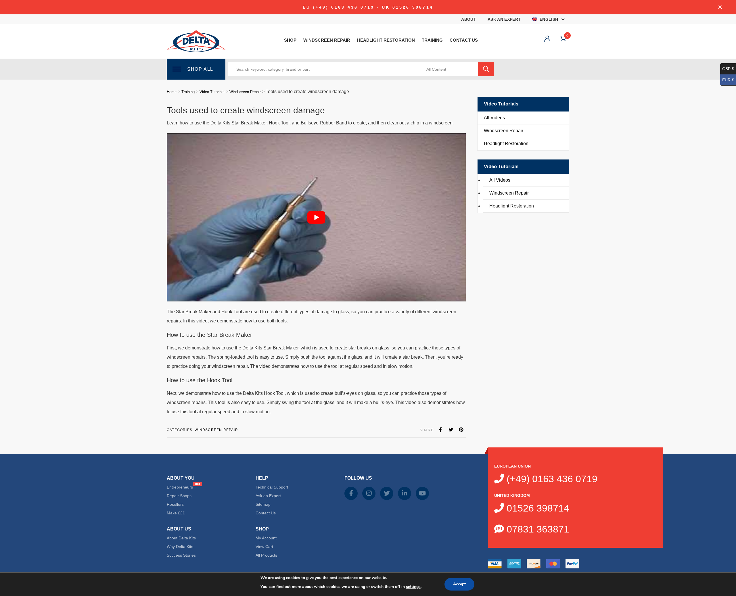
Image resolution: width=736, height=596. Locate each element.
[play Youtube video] (316, 217)
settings (413, 586)
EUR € (728, 80)
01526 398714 (536, 508)
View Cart (264, 546)
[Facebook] (440, 429)
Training (432, 40)
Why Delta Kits (180, 546)
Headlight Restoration (386, 40)
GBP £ (728, 68)
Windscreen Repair (326, 40)
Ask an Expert (504, 19)
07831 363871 (536, 529)
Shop (290, 40)
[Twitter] (450, 429)
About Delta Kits (181, 538)
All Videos (494, 117)
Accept (459, 584)
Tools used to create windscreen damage (246, 110)
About (468, 19)
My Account (266, 538)
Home (172, 92)
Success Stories (181, 555)
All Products (266, 555)
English (548, 19)
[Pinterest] (461, 429)
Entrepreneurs (180, 487)
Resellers (175, 504)
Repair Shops (179, 495)
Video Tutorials (212, 92)
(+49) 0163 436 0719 (550, 478)
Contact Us (464, 40)
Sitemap (263, 504)
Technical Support (272, 487)
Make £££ (176, 513)
